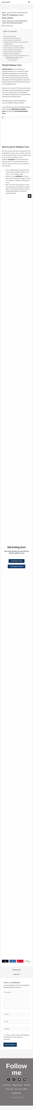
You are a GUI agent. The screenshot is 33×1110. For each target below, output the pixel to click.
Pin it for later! (13, 60)
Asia (16, 21)
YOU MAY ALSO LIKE (13, 59)
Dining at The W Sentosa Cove (13, 52)
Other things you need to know (14, 57)
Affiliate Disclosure (17, 1085)
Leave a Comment (8, 21)
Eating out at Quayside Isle (12, 54)
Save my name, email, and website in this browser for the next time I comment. (16, 1037)
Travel (4, 23)
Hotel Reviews (22, 21)
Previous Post (16, 970)
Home (4, 12)
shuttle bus (19, 176)
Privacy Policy (9, 1089)
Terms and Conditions (21, 1089)
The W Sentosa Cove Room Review (14, 48)
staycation (11, 159)
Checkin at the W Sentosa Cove (13, 46)
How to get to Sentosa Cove (12, 38)
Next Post (17, 974)
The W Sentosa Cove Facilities (12, 50)
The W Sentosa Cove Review (12, 40)
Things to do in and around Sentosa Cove (16, 55)
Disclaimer (27, 1085)
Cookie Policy (7, 1085)
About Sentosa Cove (10, 36)
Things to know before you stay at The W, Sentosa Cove (16, 43)
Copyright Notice (16, 1093)
